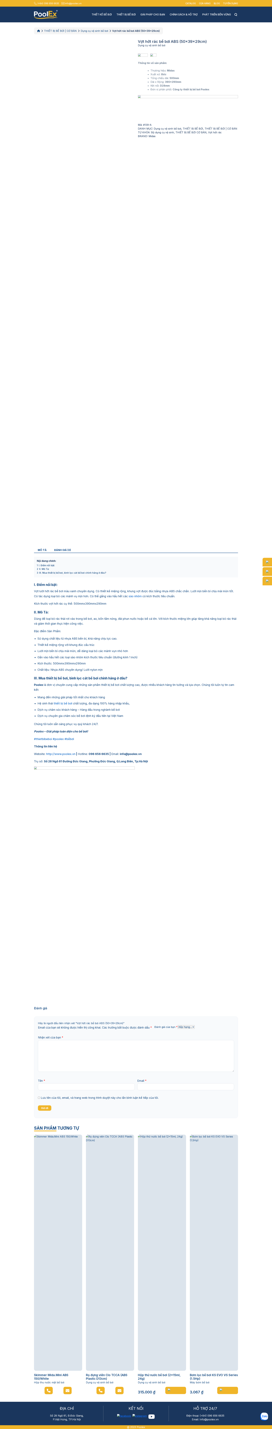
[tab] (42, 550)
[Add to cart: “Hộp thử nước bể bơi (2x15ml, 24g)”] (175, 1390)
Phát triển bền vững (216, 14)
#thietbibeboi (43, 739)
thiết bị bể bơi (63, 703)
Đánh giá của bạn (166, 1027)
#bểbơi (69, 739)
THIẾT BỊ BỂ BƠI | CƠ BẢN (60, 30)
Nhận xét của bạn (50, 1037)
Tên (41, 1080)
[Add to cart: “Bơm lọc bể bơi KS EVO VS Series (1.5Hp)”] (227, 1390)
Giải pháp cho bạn (152, 14)
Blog (217, 3)
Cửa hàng (205, 3)
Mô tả (42, 550)
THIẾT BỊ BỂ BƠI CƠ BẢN (191, 132)
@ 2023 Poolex (136, 1427)
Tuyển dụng (230, 3)
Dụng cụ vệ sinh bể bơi (94, 30)
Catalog (190, 3)
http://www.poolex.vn (60, 754)
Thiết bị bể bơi (126, 14)
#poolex (58, 739)
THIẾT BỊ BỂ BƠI (193, 128)
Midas (152, 136)
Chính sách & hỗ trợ (184, 14)
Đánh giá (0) (62, 550)
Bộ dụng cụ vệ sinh (162, 132)
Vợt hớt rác (215, 132)
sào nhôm (135, 596)
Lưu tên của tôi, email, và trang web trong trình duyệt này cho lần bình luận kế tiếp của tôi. (100, 1097)
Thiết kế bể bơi (102, 14)
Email (142, 1080)
